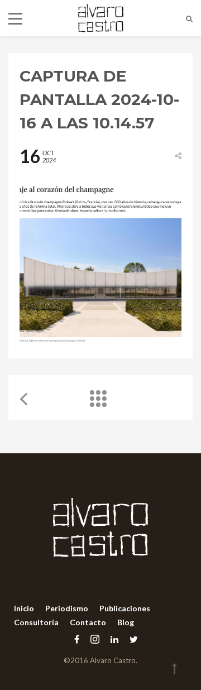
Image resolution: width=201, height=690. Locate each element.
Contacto (88, 622)
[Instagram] (95, 639)
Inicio (24, 608)
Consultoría (36, 622)
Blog (125, 622)
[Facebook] (77, 639)
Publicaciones (124, 608)
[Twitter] (131, 639)
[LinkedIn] (114, 639)
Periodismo (66, 608)
